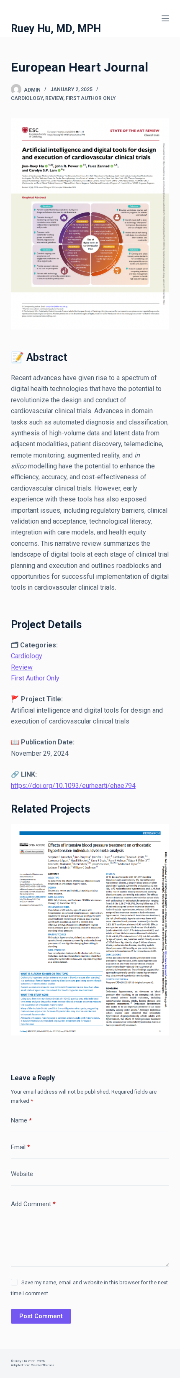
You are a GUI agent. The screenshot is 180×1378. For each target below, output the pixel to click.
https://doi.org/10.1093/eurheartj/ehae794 (73, 786)
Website (22, 1174)
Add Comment (33, 1204)
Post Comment (41, 1316)
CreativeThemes (42, 1365)
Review (54, 98)
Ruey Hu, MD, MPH (56, 29)
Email (20, 1147)
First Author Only (91, 98)
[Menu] (165, 18)
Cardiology (27, 98)
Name (21, 1120)
